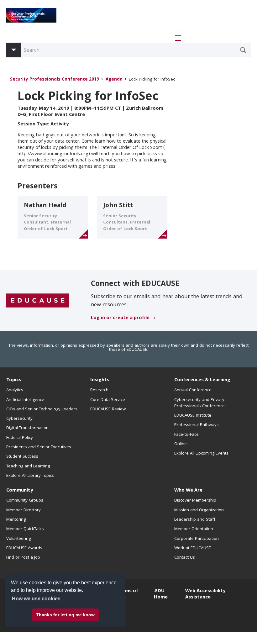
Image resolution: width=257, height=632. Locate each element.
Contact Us (184, 557)
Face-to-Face (186, 434)
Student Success (22, 456)
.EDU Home (161, 594)
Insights (99, 380)
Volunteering (18, 538)
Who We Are (188, 491)
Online (180, 444)
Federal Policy (19, 437)
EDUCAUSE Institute (192, 415)
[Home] (31, 15)
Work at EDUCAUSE (192, 548)
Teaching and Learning (28, 466)
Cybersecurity (19, 418)
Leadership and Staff (194, 519)
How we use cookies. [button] (37, 598)
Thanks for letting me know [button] (65, 614)
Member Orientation (193, 529)
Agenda (114, 79)
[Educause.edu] (37, 301)
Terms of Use (127, 594)
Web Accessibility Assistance (205, 594)
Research (99, 390)
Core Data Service (107, 400)
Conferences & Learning (202, 380)
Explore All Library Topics (30, 475)
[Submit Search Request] (243, 50)
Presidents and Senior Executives (38, 447)
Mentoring (16, 519)
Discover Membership (195, 500)
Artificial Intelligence (25, 400)
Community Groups (24, 500)
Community (19, 491)
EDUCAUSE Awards (24, 548)
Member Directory (23, 510)
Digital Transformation (27, 428)
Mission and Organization (199, 510)
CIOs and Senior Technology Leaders (41, 409)
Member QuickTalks (25, 529)
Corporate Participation (196, 538)
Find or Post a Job (23, 557)
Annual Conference (193, 390)
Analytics (14, 390)
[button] (179, 36)
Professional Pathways (196, 425)
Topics (13, 380)
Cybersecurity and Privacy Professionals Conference (199, 403)
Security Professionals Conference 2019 (54, 79)
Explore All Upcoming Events (201, 453)
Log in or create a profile (120, 318)
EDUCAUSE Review (108, 409)
